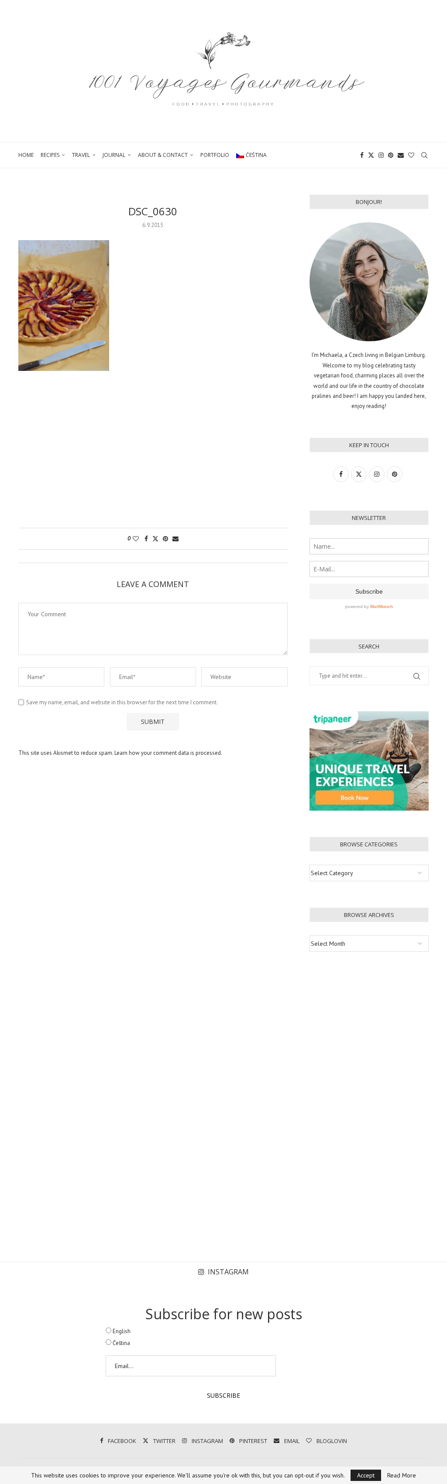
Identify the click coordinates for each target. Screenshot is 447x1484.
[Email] (401, 155)
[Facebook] (362, 155)
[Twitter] (371, 155)
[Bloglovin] (411, 155)
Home (26, 155)
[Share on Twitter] (155, 539)
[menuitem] (251, 155)
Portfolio (214, 155)
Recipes (50, 155)
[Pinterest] (390, 155)
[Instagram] (381, 155)
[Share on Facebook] (146, 539)
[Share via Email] (175, 539)
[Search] (424, 155)
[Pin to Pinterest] (165, 539)
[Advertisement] (153, 454)
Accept (366, 1475)
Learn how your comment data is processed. (168, 753)
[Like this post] (136, 539)
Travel (81, 155)
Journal (114, 155)
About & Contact (163, 155)
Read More (401, 1475)
